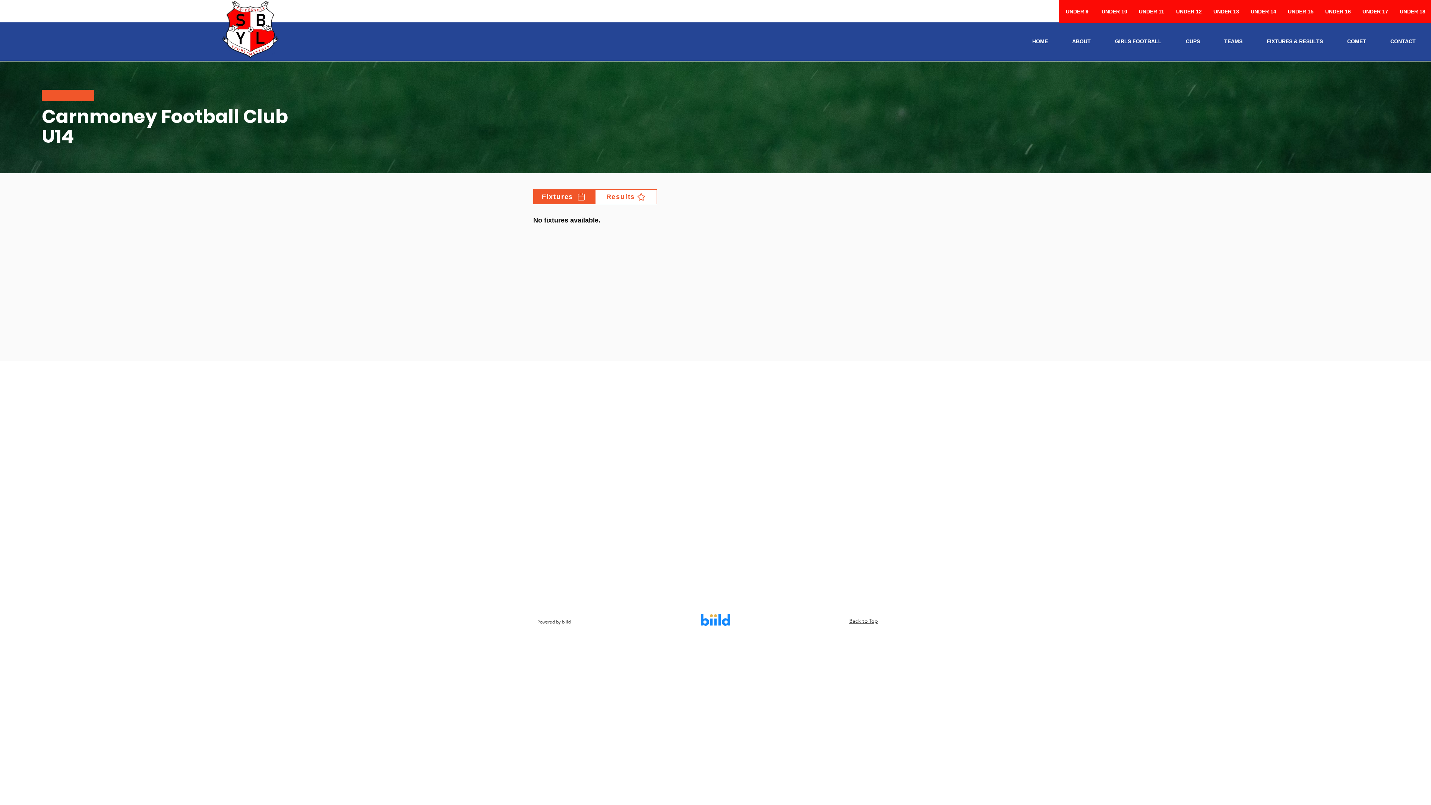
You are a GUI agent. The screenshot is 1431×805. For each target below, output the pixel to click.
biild (566, 622)
